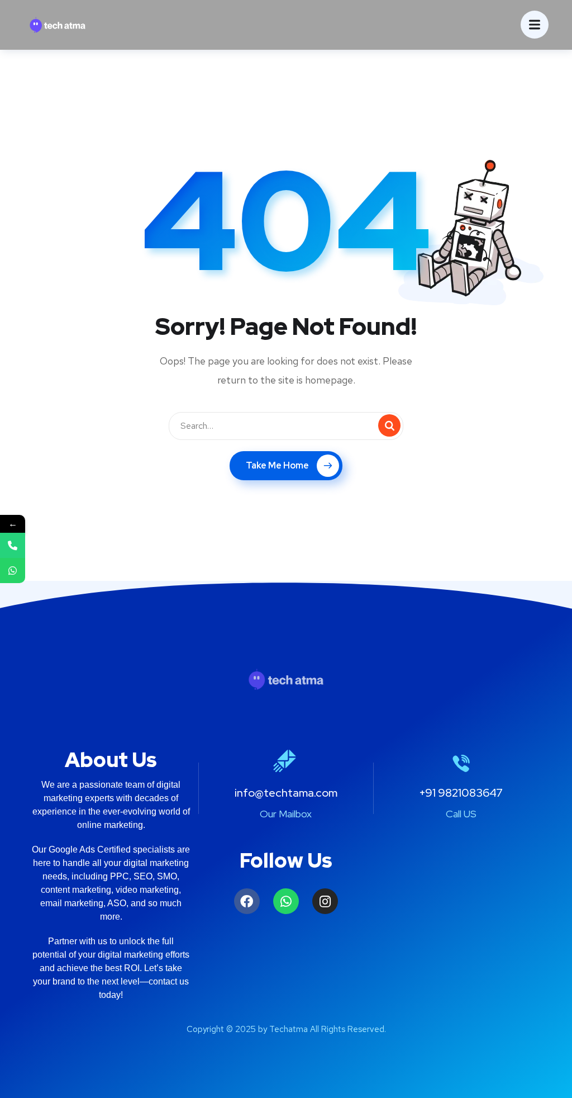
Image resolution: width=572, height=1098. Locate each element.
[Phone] (12, 545)
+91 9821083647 (461, 792)
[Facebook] (247, 901)
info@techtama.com (286, 792)
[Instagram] (325, 901)
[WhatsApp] (12, 570)
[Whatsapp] (286, 901)
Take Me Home (277, 465)
